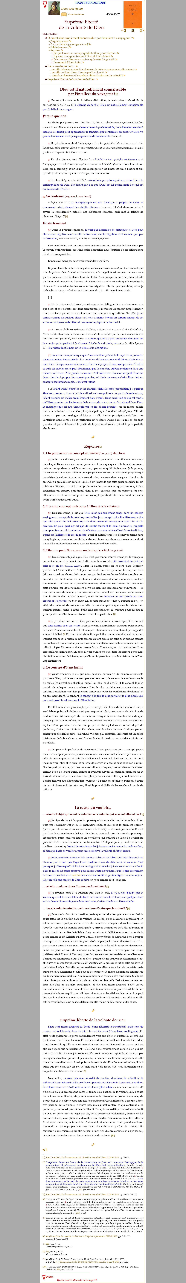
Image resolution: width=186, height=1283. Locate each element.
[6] (142, 814)
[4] (44, 1199)
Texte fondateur (76, 14)
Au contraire (69, 44)
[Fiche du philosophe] (54, 14)
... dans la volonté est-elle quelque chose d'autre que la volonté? (86, 75)
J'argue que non (59, 41)
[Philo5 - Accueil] (45, 7)
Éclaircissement (59, 47)
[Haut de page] (93, 437)
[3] (100, 446)
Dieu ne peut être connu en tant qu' (84, 59)
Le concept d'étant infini (68, 62)
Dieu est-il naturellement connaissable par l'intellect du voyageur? (90, 38)
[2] (44, 1162)
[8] (128, 908)
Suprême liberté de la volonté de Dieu (72, 79)
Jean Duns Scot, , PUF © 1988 (81, 1236)
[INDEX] (44, 1150)
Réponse (56, 50)
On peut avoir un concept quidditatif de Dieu (85, 53)
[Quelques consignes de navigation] (64, 15)
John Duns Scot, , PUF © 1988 (82, 1157)
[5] (44, 1217)
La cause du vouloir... (61, 66)
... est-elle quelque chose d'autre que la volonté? (77, 72)
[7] (107, 886)
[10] (113, 1135)
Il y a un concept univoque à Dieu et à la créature (82, 56)
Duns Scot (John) (72, 8)
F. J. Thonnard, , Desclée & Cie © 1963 (87, 1261)
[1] (116, 94)
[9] (84, 1071)
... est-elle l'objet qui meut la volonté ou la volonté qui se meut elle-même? (92, 69)
